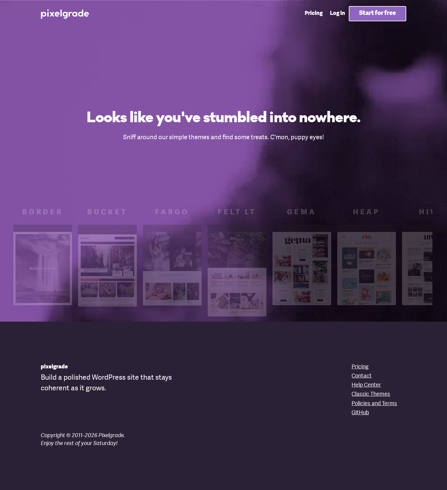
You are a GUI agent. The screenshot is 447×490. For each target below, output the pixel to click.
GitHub (360, 413)
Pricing (314, 13)
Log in (337, 13)
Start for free (377, 13)
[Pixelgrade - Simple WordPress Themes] (65, 13)
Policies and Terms (374, 404)
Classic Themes (371, 394)
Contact (362, 376)
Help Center (366, 385)
